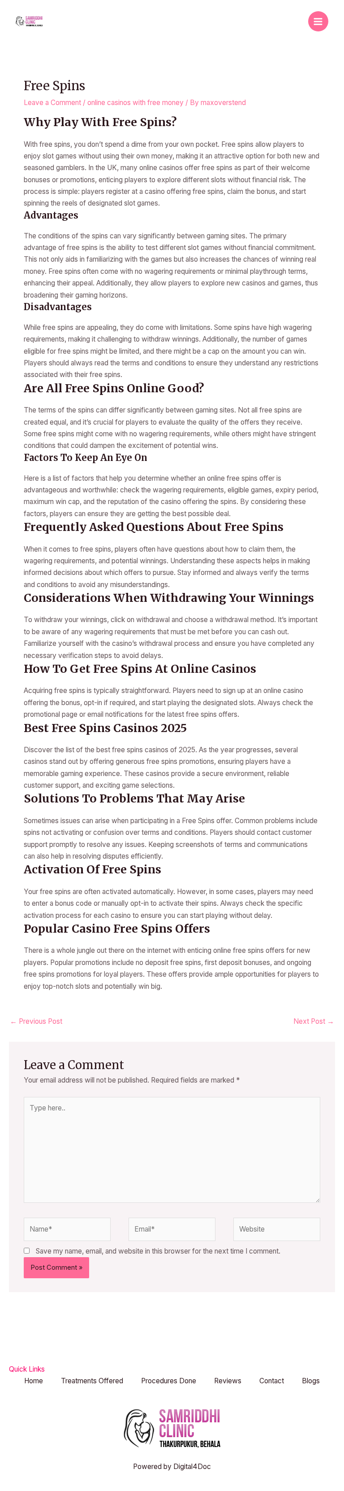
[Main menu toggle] (318, 21)
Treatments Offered (92, 1381)
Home (33, 1381)
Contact (271, 1381)
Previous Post (36, 1021)
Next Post (313, 1021)
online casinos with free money (135, 102)
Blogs (311, 1381)
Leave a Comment (52, 102)
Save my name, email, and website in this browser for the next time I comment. (158, 1251)
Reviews (227, 1381)
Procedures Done (168, 1381)
